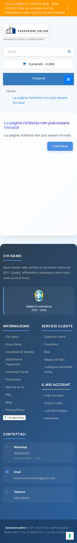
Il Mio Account (53, 395)
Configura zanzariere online (58, 369)
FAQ (8, 394)
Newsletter (51, 418)
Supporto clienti (55, 336)
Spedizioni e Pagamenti (14, 361)
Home (10, 91)
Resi (47, 352)
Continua (60, 146)
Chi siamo (12, 336)
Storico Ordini (53, 403)
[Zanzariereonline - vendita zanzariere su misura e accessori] (38, 30)
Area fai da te (15, 387)
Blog (9, 402)
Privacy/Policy (15, 410)
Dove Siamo (14, 344)
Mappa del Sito (54, 359)
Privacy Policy (16, 417)
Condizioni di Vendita (20, 352)
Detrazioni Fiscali (17, 372)
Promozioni (13, 379)
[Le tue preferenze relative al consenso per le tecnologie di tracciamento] (70, 536)
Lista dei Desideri (55, 410)
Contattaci (51, 344)
